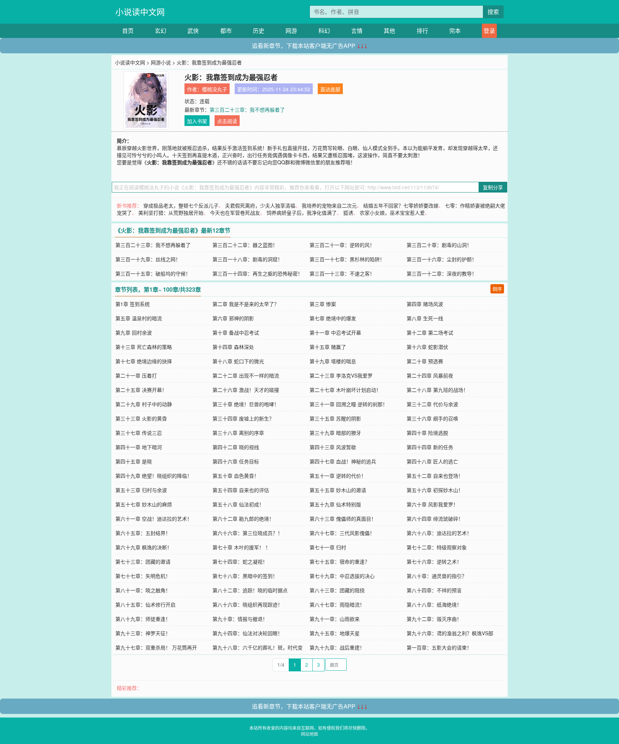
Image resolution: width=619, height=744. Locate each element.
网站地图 (309, 734)
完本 (455, 30)
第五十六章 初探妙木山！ (435, 489)
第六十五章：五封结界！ (143, 532)
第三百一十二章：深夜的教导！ (442, 273)
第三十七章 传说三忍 (138, 432)
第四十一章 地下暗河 (138, 447)
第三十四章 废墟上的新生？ (243, 418)
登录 (489, 30)
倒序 (497, 288)
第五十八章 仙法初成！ (238, 504)
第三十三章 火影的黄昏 (141, 418)
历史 (258, 30)
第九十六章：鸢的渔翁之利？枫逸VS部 (450, 633)
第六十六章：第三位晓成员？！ (247, 532)
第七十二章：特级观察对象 (437, 547)
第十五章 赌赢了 (328, 346)
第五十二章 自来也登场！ (435, 475)
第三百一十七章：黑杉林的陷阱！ (347, 259)
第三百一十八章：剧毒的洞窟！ (247, 259)
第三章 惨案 (323, 303)
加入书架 (197, 121)
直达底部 (330, 89)
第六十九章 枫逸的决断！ (143, 547)
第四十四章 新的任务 (430, 447)
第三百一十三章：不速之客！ (342, 273)
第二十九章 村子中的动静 (143, 404)
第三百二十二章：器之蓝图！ (245, 244)
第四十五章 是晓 (133, 461)
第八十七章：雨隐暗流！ (337, 604)
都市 (226, 30)
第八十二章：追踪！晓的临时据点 (250, 590)
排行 (422, 30)
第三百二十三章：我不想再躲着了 (247, 109)
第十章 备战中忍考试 (235, 332)
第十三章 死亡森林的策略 (143, 346)
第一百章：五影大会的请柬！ (439, 647)
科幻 (324, 30)
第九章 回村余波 (133, 332)
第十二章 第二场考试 (430, 332)
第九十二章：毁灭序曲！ (434, 618)
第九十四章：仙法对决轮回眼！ (247, 633)
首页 (128, 30)
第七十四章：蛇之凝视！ (240, 561)
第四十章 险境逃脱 (427, 432)
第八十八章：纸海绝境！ (434, 604)
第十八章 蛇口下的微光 (238, 361)
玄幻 (160, 30)
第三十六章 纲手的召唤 (432, 418)
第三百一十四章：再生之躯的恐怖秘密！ (257, 273)
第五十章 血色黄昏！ (235, 475)
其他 (389, 30)
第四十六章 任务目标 (235, 461)
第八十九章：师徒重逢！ (143, 618)
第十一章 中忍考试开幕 (335, 332)
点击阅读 (227, 121)
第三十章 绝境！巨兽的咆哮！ (245, 404)
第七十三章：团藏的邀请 (143, 561)
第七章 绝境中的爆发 (333, 318)
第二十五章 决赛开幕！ (141, 389)
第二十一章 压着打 (136, 375)
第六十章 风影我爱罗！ (432, 504)
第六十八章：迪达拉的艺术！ (439, 532)
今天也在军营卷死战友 (235, 212)
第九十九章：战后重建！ (337, 647)
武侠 (193, 30)
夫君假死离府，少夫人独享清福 (260, 205)
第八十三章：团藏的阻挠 (337, 590)
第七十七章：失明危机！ (143, 575)
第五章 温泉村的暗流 (138, 318)
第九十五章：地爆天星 (335, 633)
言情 (357, 30)
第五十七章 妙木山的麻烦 (143, 504)
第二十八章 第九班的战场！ (437, 389)
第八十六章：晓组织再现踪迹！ (247, 604)
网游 (291, 30)
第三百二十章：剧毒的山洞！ (439, 244)
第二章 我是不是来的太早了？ (245, 303)
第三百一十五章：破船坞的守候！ (153, 273)
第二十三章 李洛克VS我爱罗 (341, 375)
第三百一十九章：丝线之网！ (148, 259)
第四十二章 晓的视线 (235, 447)
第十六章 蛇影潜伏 (427, 346)
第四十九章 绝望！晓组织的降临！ (153, 475)
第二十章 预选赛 (425, 361)
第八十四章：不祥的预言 (434, 590)
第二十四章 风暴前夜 (430, 375)
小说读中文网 (140, 12)
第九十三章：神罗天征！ (143, 633)
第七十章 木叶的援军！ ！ (241, 547)
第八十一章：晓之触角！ (143, 590)
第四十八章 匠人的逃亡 (432, 461)
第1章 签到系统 (132, 303)
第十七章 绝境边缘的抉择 (143, 361)
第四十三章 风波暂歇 (333, 447)
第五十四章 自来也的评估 (240, 489)
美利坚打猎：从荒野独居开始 (170, 212)
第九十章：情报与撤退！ (240, 618)
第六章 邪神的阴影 (233, 318)
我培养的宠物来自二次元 (329, 205)
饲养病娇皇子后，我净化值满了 (302, 212)
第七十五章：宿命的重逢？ (340, 561)
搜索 (493, 12)
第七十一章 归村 (328, 547)
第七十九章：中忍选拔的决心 (342, 575)
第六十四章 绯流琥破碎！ (435, 518)
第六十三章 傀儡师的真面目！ (343, 518)
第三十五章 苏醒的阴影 (335, 418)
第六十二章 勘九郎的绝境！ (243, 518)
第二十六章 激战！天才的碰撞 (245, 389)
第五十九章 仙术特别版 (335, 504)
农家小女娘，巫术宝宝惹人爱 (392, 212)
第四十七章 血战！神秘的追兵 (343, 461)
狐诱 (348, 212)
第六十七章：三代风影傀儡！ (342, 532)
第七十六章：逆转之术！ (434, 561)
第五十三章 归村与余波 (141, 489)
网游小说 (161, 62)
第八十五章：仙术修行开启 (145, 604)
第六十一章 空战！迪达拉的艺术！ (153, 518)
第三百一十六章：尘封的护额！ (442, 259)
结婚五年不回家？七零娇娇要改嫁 (400, 205)
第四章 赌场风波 (425, 303)
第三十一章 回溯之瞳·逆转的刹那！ (349, 404)
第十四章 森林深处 (233, 346)
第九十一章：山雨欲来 (335, 618)
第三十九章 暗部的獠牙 (335, 432)
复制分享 (493, 187)
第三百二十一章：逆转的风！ (342, 244)
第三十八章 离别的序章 (238, 432)
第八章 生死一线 (425, 318)
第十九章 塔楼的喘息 (333, 361)
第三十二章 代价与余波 (432, 404)
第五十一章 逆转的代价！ (338, 475)
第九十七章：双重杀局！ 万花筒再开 (156, 647)
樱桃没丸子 (214, 89)
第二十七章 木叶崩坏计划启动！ (345, 389)
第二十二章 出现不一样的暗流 (245, 375)
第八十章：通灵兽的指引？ (437, 575)
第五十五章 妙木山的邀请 (338, 489)
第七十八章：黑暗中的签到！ (245, 575)
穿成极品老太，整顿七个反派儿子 (181, 205)
